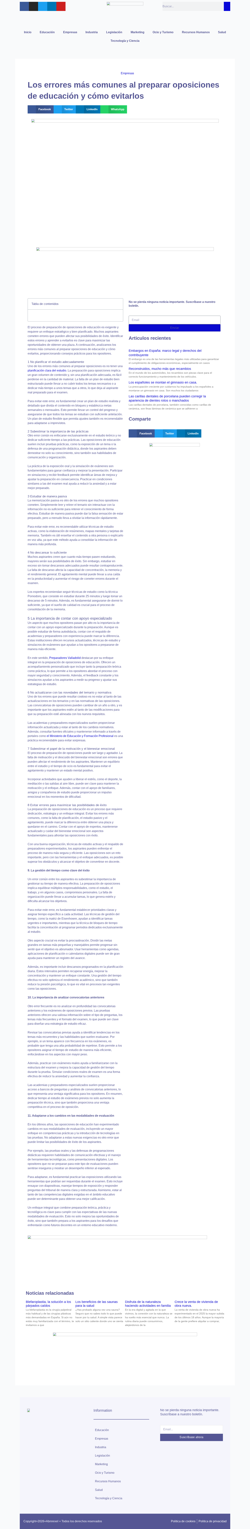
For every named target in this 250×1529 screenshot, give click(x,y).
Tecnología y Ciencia (125, 40)
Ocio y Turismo (163, 32)
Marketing (137, 32)
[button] (41, 109)
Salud (222, 32)
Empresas (70, 32)
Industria (91, 32)
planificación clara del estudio (47, 370)
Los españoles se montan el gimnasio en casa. (163, 382)
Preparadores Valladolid (65, 657)
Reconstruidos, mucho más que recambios (160, 369)
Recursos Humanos (196, 32)
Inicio (27, 32)
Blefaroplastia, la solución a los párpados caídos (48, 1304)
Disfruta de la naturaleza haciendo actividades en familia (148, 1304)
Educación (47, 32)
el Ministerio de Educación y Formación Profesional (80, 735)
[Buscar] (227, 6)
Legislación (114, 32)
